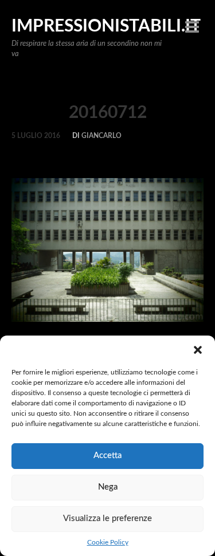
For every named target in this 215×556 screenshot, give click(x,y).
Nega (108, 487)
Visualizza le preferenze (107, 518)
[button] (198, 350)
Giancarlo (101, 135)
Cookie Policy (107, 542)
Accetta (107, 455)
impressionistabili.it (106, 26)
